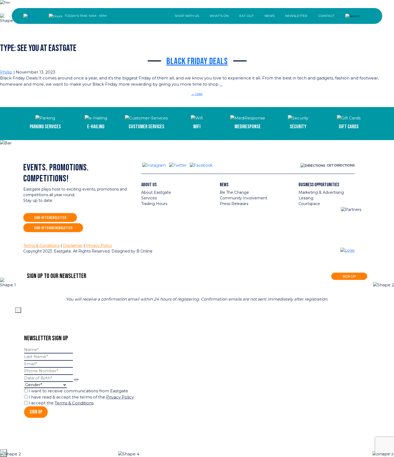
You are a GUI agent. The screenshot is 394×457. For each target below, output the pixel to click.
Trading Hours (154, 203)
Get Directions (341, 165)
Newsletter (296, 16)
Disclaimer (73, 245)
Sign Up (35, 412)
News (269, 16)
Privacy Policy (99, 245)
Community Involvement (243, 198)
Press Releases (234, 203)
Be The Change (234, 192)
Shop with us (187, 16)
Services (149, 198)
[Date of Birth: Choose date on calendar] (76, 379)
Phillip (6, 72)
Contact (326, 16)
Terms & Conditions (41, 245)
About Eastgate (156, 192)
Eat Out (246, 16)
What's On (219, 16)
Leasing (306, 198)
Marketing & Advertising (321, 192)
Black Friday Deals (197, 61)
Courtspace (309, 203)
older (197, 94)
